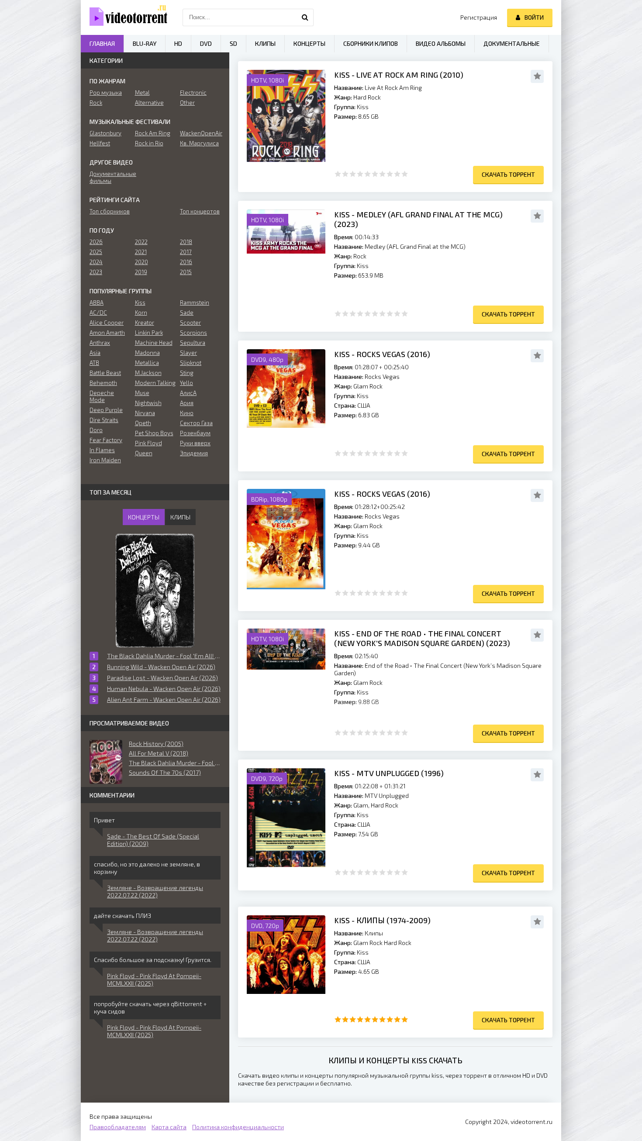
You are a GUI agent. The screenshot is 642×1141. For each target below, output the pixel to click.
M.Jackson (148, 372)
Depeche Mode (102, 396)
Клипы (265, 43)
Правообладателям (118, 1127)
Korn (141, 312)
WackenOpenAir (200, 133)
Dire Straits (104, 419)
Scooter (190, 322)
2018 (186, 241)
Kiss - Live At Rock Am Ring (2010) (398, 74)
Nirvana (145, 412)
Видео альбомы (441, 43)
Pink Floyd (148, 443)
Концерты (309, 43)
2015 (186, 271)
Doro (96, 429)
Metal (142, 92)
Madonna (147, 352)
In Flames (102, 450)
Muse (142, 392)
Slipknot (190, 362)
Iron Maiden (105, 460)
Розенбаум (195, 433)
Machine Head (154, 342)
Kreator (144, 322)
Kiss (140, 302)
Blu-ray (144, 43)
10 (404, 174)
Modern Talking (155, 382)
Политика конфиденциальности (238, 1127)
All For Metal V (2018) (158, 753)
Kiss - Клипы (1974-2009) (382, 920)
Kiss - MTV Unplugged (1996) (389, 773)
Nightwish (148, 402)
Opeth (143, 422)
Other (187, 102)
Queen (143, 453)
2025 (96, 251)
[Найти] (305, 17)
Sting (186, 372)
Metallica (147, 362)
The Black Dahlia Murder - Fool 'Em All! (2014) (175, 762)
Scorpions (193, 332)
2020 (141, 261)
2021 (141, 251)
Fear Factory (106, 439)
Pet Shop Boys (154, 433)
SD (233, 43)
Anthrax (100, 342)
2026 (96, 241)
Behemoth (103, 382)
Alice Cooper (107, 322)
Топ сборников (110, 211)
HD (178, 43)
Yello (186, 382)
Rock (96, 102)
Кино (186, 412)
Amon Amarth (107, 332)
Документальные (511, 43)
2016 (186, 261)
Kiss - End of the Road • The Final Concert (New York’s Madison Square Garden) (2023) (422, 638)
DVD (206, 43)
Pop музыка (106, 92)
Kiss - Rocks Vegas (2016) (382, 354)
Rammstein (194, 302)
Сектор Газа (196, 422)
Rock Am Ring (152, 133)
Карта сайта (169, 1127)
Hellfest (100, 143)
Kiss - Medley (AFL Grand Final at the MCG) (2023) (418, 219)
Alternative (149, 102)
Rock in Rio (149, 143)
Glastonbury (105, 133)
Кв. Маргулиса (199, 143)
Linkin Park (149, 332)
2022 (141, 241)
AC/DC (98, 312)
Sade (186, 312)
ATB (94, 362)
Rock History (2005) (156, 743)
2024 (96, 261)
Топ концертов (200, 211)
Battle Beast (105, 372)
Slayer (188, 352)
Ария (186, 402)
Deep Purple (106, 409)
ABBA (97, 302)
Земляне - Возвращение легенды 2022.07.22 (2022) (155, 891)
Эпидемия (194, 453)
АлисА (188, 392)
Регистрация (478, 17)
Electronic (193, 92)
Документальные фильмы (110, 177)
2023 (96, 271)
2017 (186, 251)
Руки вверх (195, 443)
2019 (141, 271)
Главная (102, 43)
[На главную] (124, 17)
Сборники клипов (370, 43)
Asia (95, 352)
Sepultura (192, 342)
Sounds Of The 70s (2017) (165, 772)
